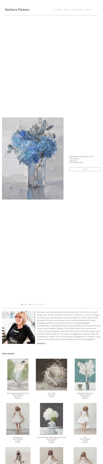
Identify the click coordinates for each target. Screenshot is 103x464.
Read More (41, 343)
